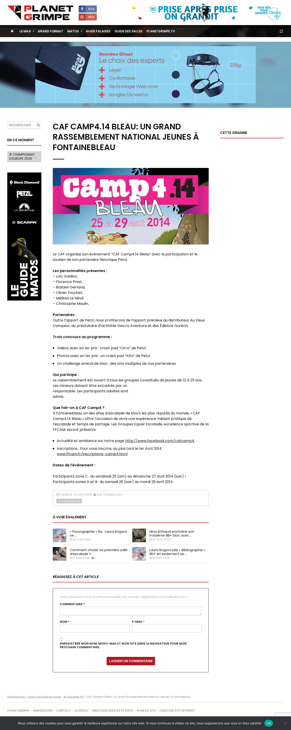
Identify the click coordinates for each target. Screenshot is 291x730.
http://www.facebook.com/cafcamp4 (160, 440)
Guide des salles (129, 31)
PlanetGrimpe (18, 710)
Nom (65, 622)
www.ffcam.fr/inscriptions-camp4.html (92, 454)
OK (269, 723)
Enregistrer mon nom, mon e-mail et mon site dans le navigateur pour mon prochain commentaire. (123, 645)
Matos (73, 31)
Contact (63, 710)
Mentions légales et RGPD (113, 710)
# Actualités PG (69, 501)
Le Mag (25, 31)
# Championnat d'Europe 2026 (22, 156)
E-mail (138, 622)
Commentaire (72, 604)
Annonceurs (43, 710)
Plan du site (146, 710)
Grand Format (50, 31)
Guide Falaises (98, 31)
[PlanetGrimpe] (40, 12)
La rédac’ (82, 710)
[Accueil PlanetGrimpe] (12, 31)
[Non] (285, 723)
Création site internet (177, 710)
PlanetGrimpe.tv (161, 31)
